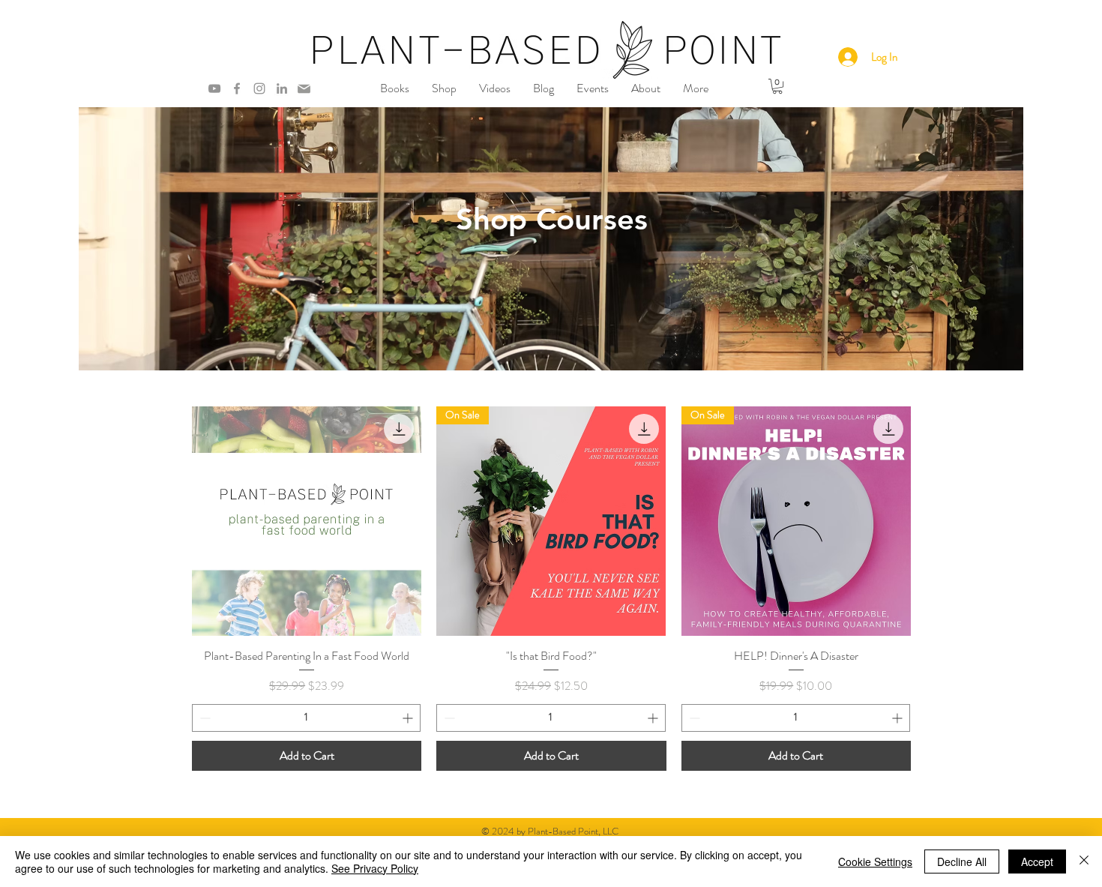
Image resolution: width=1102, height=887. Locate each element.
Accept (1037, 861)
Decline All (962, 861)
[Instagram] (259, 88)
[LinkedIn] (281, 88)
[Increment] (409, 718)
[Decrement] (203, 718)
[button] (395, 88)
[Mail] (303, 88)
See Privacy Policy (374, 868)
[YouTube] (214, 88)
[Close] (1084, 861)
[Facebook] (236, 88)
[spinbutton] (306, 718)
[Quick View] (306, 521)
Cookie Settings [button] (875, 861)
